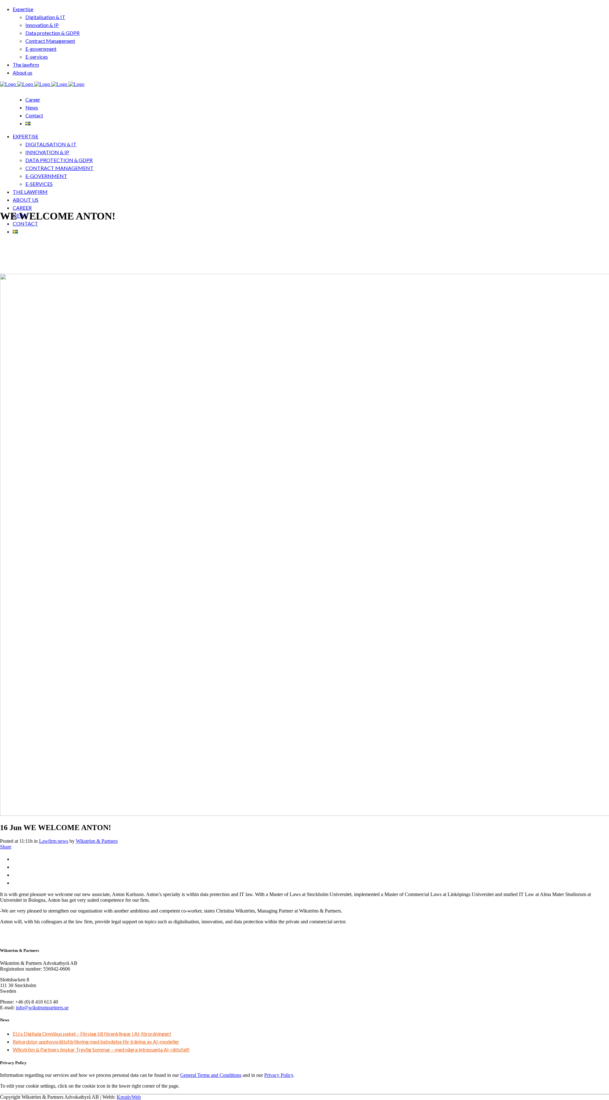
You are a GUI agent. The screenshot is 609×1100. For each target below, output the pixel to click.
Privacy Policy (278, 1075)
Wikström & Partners (97, 841)
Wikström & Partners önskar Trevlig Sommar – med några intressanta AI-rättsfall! (101, 1049)
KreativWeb (129, 1097)
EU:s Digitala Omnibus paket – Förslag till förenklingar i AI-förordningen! (92, 1034)
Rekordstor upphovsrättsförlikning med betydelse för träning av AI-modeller (96, 1041)
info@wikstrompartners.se (42, 1007)
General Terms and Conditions (210, 1075)
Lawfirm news (53, 841)
